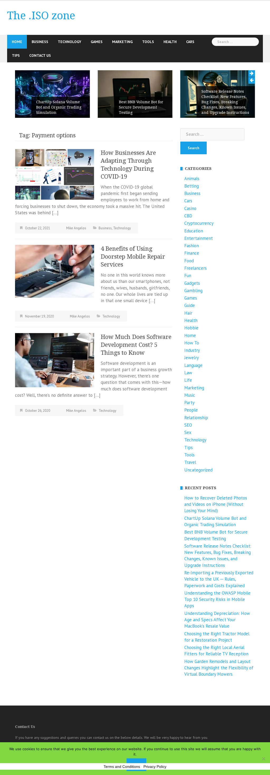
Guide (189, 305)
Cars (190, 41)
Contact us (40, 55)
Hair (188, 313)
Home (17, 41)
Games (97, 41)
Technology (69, 41)
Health (170, 41)
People (191, 410)
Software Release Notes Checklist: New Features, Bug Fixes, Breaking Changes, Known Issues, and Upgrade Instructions (225, 102)
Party (189, 402)
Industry (192, 350)
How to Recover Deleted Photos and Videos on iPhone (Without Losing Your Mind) (215, 504)
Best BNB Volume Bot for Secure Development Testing (141, 107)
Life (188, 380)
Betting (191, 186)
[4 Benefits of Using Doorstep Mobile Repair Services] (54, 271)
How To (191, 343)
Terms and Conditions (122, 766)
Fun (187, 275)
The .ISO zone (41, 16)
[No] (263, 758)
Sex (187, 432)
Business (40, 41)
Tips (16, 55)
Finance (191, 253)
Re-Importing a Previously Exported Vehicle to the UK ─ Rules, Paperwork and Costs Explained (218, 579)
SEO (188, 425)
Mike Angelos (76, 228)
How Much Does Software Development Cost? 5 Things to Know (136, 345)
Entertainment (198, 238)
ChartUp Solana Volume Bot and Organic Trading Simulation (58, 107)
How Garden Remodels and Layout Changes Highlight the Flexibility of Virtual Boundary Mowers (218, 668)
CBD (188, 216)
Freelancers (195, 268)
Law (188, 373)
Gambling (193, 290)
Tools (148, 41)
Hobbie (191, 328)
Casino (190, 208)
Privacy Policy (154, 766)
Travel (190, 462)
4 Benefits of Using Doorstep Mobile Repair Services (133, 256)
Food (189, 261)
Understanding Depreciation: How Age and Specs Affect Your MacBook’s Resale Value (217, 619)
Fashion (191, 246)
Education (193, 231)
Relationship (196, 418)
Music (189, 395)
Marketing (122, 41)
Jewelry (191, 358)
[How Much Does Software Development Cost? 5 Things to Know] (54, 359)
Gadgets (192, 283)
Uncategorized (198, 470)
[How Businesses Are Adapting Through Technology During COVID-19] (54, 174)
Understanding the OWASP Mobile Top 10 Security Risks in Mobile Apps (217, 599)
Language (193, 365)
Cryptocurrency (199, 223)
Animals (191, 178)
